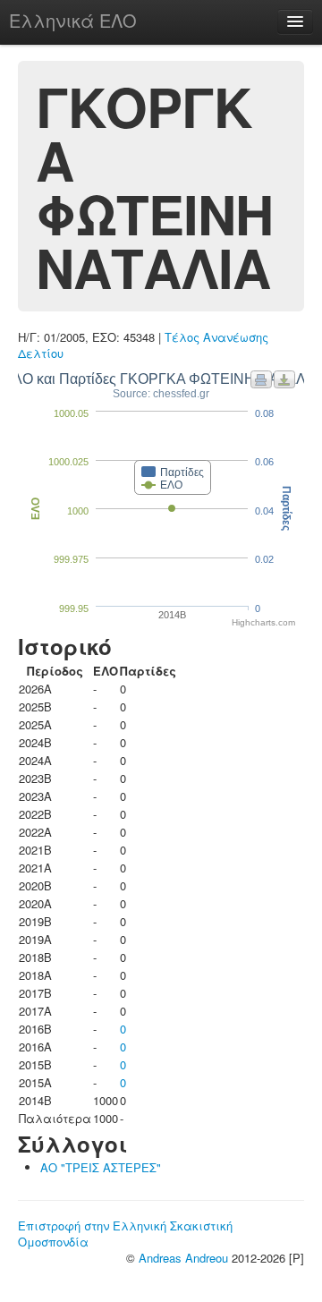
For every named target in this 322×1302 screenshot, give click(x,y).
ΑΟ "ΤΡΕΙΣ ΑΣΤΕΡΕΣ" (100, 1167)
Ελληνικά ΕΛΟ (73, 20)
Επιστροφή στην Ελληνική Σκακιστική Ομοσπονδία (125, 1233)
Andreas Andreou (183, 1257)
